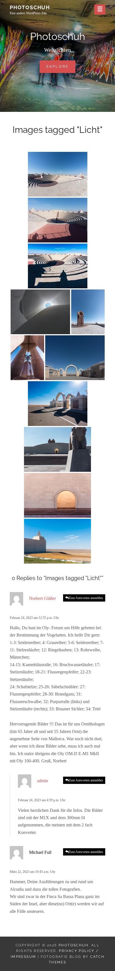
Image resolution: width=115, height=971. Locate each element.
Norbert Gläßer (42, 598)
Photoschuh (30, 7)
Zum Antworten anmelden (86, 598)
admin (42, 780)
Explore (61, 66)
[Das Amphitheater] (57, 174)
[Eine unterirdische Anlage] (40, 311)
